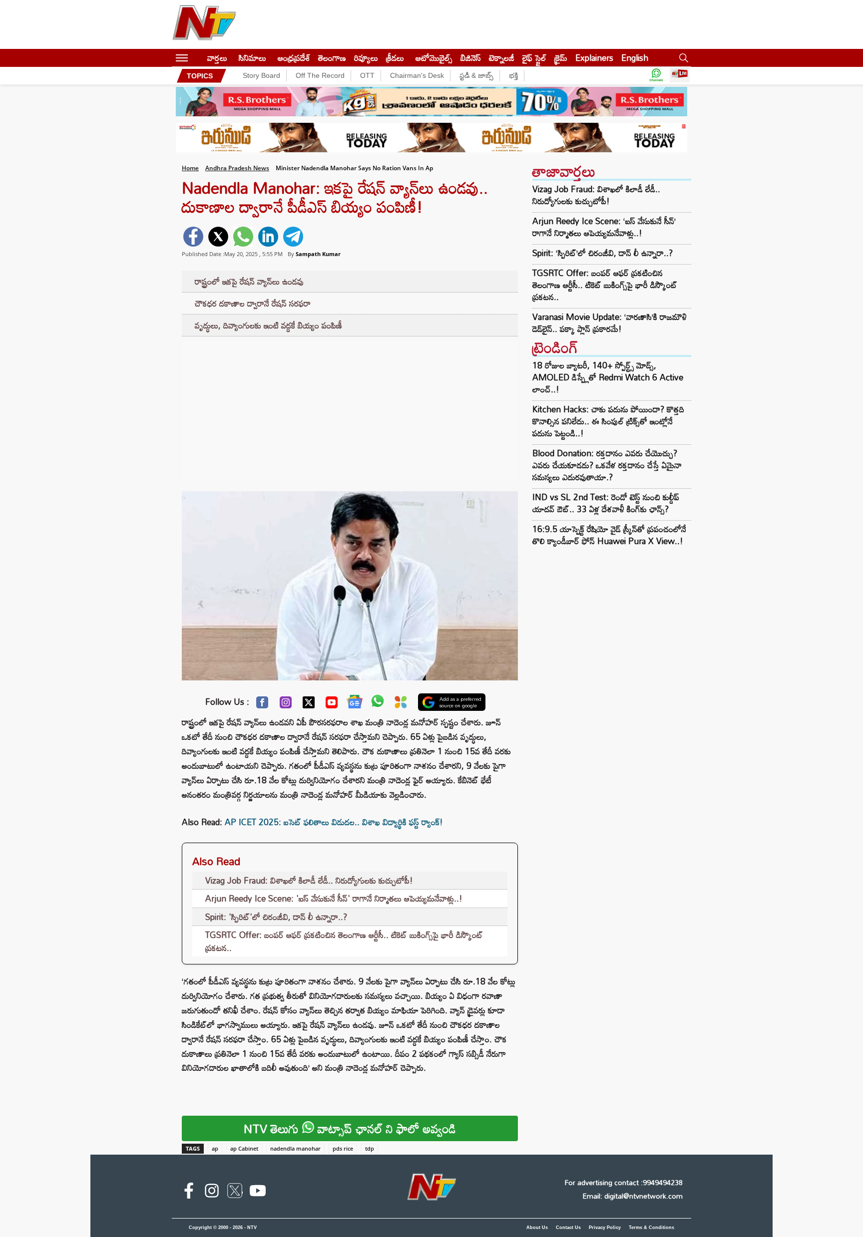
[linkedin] (268, 237)
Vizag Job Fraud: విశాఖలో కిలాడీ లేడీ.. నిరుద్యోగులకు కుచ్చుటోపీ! (309, 880)
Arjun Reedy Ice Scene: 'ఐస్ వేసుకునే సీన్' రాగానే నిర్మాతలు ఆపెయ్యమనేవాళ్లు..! (333, 898)
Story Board (261, 75)
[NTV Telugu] (204, 24)
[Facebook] (262, 704)
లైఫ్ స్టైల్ (534, 57)
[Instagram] (286, 704)
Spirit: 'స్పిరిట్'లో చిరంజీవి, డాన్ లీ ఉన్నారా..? (276, 917)
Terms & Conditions (651, 1227)
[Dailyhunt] (401, 704)
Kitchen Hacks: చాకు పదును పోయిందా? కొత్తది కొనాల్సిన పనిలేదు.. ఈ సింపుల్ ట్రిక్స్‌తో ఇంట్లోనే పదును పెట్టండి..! (608, 421)
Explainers (594, 57)
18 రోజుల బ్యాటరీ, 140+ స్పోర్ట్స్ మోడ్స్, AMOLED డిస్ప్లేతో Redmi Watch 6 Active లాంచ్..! (607, 377)
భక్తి (513, 75)
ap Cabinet (244, 1148)
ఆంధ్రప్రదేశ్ (294, 57)
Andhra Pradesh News (237, 168)
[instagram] (212, 1193)
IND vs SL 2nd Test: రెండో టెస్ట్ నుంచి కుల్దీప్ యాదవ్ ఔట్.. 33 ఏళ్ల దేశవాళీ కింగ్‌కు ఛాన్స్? (605, 503)
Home (190, 168)
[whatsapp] (243, 237)
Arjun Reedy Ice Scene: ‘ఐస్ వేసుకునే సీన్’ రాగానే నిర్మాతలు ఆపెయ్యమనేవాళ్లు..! (604, 227)
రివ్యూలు (366, 57)
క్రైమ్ (560, 57)
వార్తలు (217, 57)
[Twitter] (309, 704)
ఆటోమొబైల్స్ (434, 57)
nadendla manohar (295, 1148)
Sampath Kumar (318, 254)
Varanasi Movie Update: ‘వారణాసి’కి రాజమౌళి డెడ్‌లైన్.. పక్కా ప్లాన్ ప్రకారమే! (609, 323)
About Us (537, 1227)
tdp (369, 1148)
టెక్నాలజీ (501, 57)
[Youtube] (332, 704)
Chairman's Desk (417, 75)
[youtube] (258, 1193)
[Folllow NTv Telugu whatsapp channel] (656, 75)
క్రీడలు (395, 57)
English (634, 57)
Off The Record (320, 75)
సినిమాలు (252, 57)
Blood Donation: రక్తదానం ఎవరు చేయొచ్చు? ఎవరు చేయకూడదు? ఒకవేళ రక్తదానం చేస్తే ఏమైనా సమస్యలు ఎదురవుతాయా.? (607, 465)
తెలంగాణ (332, 57)
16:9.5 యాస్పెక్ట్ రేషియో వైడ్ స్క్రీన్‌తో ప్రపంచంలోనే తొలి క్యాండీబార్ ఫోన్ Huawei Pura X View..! (609, 535)
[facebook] (193, 237)
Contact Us (568, 1227)
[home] (197, 57)
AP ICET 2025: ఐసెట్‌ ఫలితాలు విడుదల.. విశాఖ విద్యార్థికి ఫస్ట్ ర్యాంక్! (334, 822)
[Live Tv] (679, 75)
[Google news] (355, 704)
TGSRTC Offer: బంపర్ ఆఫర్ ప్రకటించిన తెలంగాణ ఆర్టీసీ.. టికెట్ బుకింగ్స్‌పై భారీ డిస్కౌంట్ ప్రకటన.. (344, 941)
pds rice (343, 1148)
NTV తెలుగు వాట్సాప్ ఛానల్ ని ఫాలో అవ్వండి (350, 1128)
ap (215, 1148)
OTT (367, 75)
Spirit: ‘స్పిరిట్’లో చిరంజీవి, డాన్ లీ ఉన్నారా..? (602, 253)
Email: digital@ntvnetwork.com (632, 1196)
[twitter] (218, 237)
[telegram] (293, 237)
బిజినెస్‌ (470, 57)
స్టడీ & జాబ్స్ (476, 75)
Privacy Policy (605, 1227)
